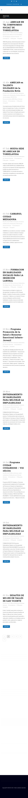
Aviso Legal (3, 719)
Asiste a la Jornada (5, 659)
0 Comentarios (11, 101)
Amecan (16, 32)
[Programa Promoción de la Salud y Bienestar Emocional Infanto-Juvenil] (14, 320)
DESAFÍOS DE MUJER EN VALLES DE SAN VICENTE (13, 598)
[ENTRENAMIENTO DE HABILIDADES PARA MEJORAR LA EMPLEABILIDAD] (14, 384)
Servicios (3, 694)
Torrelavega (6, 36)
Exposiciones (6, 34)
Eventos (20, 32)
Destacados (13, 95)
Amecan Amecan (15, 36)
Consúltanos (4, 655)
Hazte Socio (4, 657)
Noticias (18, 223)
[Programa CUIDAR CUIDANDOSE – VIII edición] (14, 448)
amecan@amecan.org (6, 746)
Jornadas (3, 692)
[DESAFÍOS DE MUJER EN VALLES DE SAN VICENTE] (14, 581)
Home (4, 17)
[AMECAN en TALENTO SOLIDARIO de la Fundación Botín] (14, 72)
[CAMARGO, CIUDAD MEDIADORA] (14, 199)
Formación (21, 405)
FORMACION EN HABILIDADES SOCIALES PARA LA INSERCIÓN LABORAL (13, 275)
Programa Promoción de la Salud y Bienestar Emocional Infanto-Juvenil (13, 335)
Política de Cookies (5, 723)
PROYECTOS (14, 97)
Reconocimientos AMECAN (9, 99)
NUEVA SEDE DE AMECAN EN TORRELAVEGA (13, 151)
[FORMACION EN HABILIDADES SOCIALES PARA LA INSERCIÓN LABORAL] (14, 260)
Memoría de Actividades (16, 34)
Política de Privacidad (6, 721)
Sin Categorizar (7, 285)
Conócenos (4, 690)
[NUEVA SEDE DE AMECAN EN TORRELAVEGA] (14, 138)
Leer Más (6, 57)
